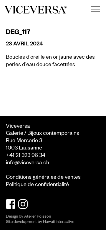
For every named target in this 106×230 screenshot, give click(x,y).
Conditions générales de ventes (43, 176)
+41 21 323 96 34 (25, 154)
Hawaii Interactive (58, 221)
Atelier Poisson (37, 216)
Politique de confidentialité (37, 183)
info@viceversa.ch (27, 161)
